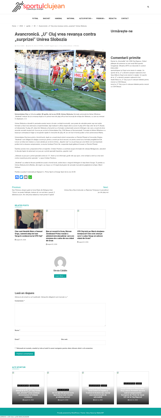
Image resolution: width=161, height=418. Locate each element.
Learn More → (60, 276)
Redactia (112, 18)
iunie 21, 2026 (133, 400)
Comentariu (19, 301)
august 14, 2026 (29, 400)
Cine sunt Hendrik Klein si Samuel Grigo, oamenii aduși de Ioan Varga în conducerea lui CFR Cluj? (28, 233)
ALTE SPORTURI (85, 18)
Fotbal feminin (34, 385)
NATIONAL (70, 18)
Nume (17, 330)
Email (17, 339)
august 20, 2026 (21, 240)
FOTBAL (35, 18)
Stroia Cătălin (20, 46)
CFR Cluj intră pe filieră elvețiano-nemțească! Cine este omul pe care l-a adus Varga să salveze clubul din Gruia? (91, 234)
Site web (64, 339)
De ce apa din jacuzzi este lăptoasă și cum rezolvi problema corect (63, 395)
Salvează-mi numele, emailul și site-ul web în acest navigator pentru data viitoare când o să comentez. (55, 348)
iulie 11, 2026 (98, 400)
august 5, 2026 (63, 400)
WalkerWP (100, 413)
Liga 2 (56, 46)
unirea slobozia (67, 46)
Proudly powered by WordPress (68, 413)
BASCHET (46, 18)
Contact (125, 18)
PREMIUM (100, 18)
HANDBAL (58, 18)
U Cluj (60, 46)
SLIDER (46, 46)
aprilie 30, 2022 (32, 46)
